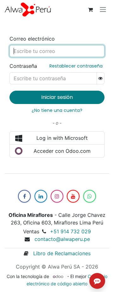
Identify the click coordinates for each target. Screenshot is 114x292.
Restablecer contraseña (76, 66)
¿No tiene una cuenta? (57, 110)
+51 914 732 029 (70, 231)
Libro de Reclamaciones (59, 253)
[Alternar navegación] (103, 9)
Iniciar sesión (57, 97)
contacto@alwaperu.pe (62, 239)
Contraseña (23, 66)
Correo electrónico (32, 39)
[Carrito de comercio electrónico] (90, 9)
